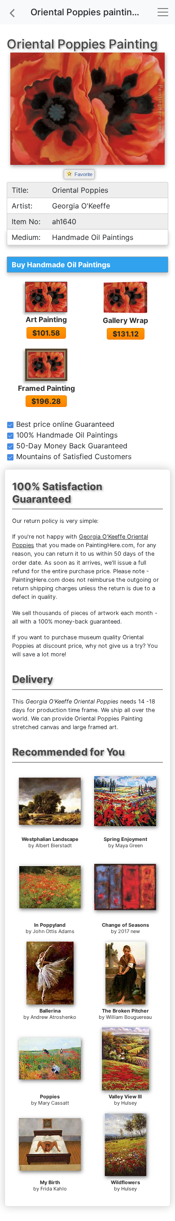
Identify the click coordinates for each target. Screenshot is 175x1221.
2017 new (129, 931)
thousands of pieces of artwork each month (93, 613)
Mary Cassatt (53, 1103)
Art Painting (46, 319)
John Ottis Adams (53, 931)
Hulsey (129, 1103)
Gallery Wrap (125, 320)
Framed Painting (46, 388)
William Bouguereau (129, 1017)
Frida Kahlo (53, 1189)
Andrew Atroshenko (53, 1017)
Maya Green (129, 845)
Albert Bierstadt (53, 845)
